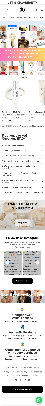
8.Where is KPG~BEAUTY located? (16, 187)
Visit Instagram (22, 281)
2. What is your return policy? (14, 151)
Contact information (30, 375)
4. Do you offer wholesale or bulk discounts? (20, 161)
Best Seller (28, 18)
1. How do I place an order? (13, 146)
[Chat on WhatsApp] (39, 400)
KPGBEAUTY (14, 367)
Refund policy (21, 372)
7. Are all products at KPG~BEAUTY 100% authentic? (19, 181)
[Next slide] (40, 98)
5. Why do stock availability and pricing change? (18, 167)
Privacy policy (8, 372)
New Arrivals (39, 18)
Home (4, 18)
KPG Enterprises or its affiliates (30, 367)
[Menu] (3, 9)
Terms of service (35, 372)
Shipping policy (13, 375)
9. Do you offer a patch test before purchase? (21, 192)
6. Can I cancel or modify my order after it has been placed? (21, 174)
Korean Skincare (15, 18)
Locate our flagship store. (22, 389)
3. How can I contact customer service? (18, 156)
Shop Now (22, 223)
